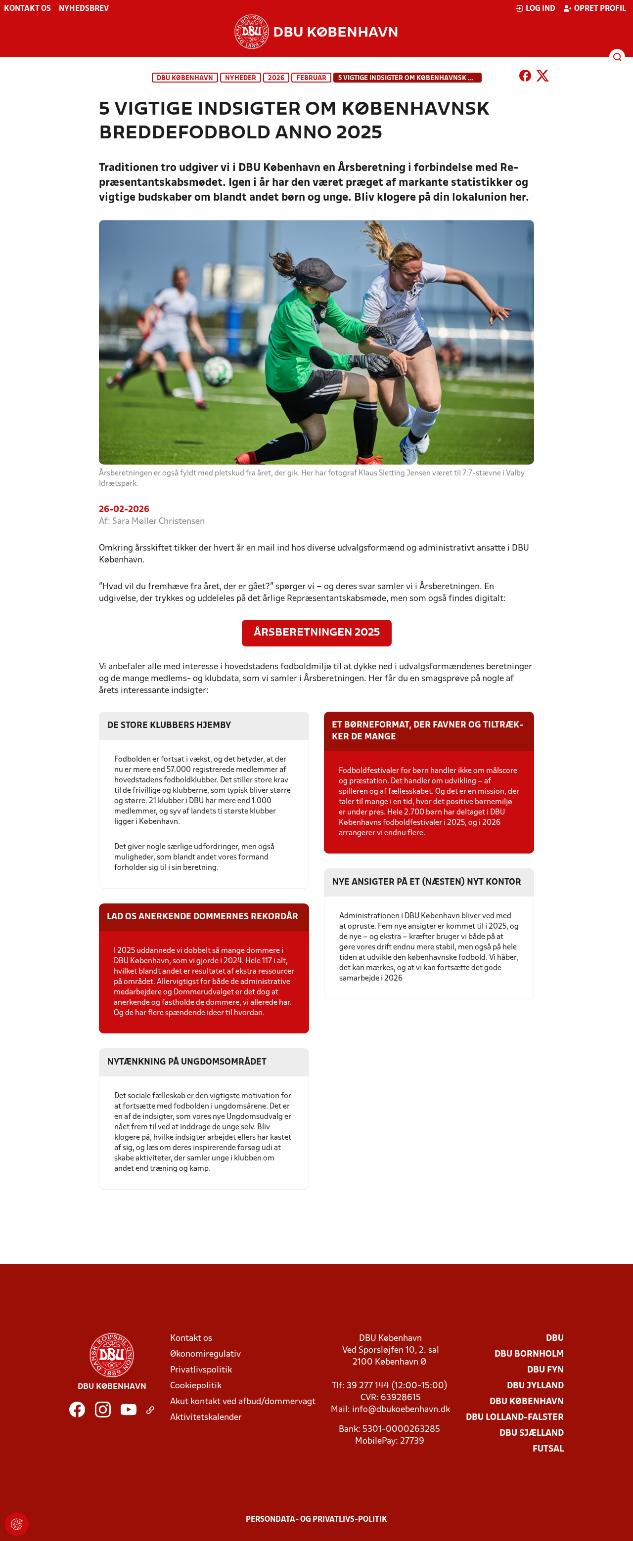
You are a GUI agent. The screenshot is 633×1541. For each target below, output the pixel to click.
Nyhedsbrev (84, 8)
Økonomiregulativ (205, 1354)
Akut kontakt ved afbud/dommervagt (243, 1402)
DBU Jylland (535, 1386)
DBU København (185, 78)
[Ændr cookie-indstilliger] (17, 1524)
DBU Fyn (545, 1370)
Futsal (548, 1449)
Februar (311, 78)
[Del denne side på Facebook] (525, 78)
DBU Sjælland (531, 1433)
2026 (276, 78)
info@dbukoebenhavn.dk (401, 1410)
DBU (555, 1338)
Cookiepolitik (196, 1386)
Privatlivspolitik (201, 1370)
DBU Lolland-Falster (515, 1417)
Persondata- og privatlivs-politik (316, 1519)
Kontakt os (27, 8)
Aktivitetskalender (206, 1417)
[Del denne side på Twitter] (542, 78)
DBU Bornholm (529, 1354)
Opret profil (600, 8)
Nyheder (240, 78)
